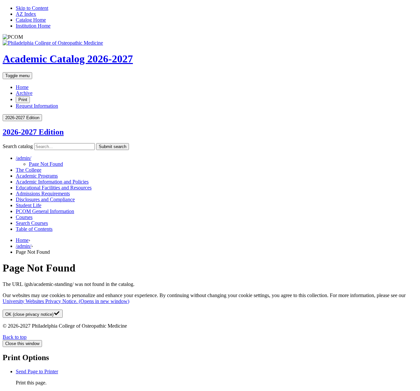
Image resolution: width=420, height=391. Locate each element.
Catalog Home (31, 20)
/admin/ (23, 246)
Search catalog (18, 146)
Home (22, 87)
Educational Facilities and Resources (54, 187)
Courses (24, 217)
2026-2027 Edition (33, 132)
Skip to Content (32, 8)
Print (22, 99)
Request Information (37, 106)
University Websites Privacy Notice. (66, 301)
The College (28, 170)
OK (29, 314)
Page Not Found (46, 164)
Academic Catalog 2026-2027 (68, 59)
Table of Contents (34, 229)
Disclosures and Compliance (45, 199)
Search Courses (32, 223)
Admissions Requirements (43, 193)
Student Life (28, 205)
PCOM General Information (45, 211)
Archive (24, 93)
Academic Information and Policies (52, 182)
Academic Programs (37, 176)
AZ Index (26, 14)
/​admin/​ (23, 158)
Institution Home (33, 26)
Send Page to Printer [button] (37, 371)
